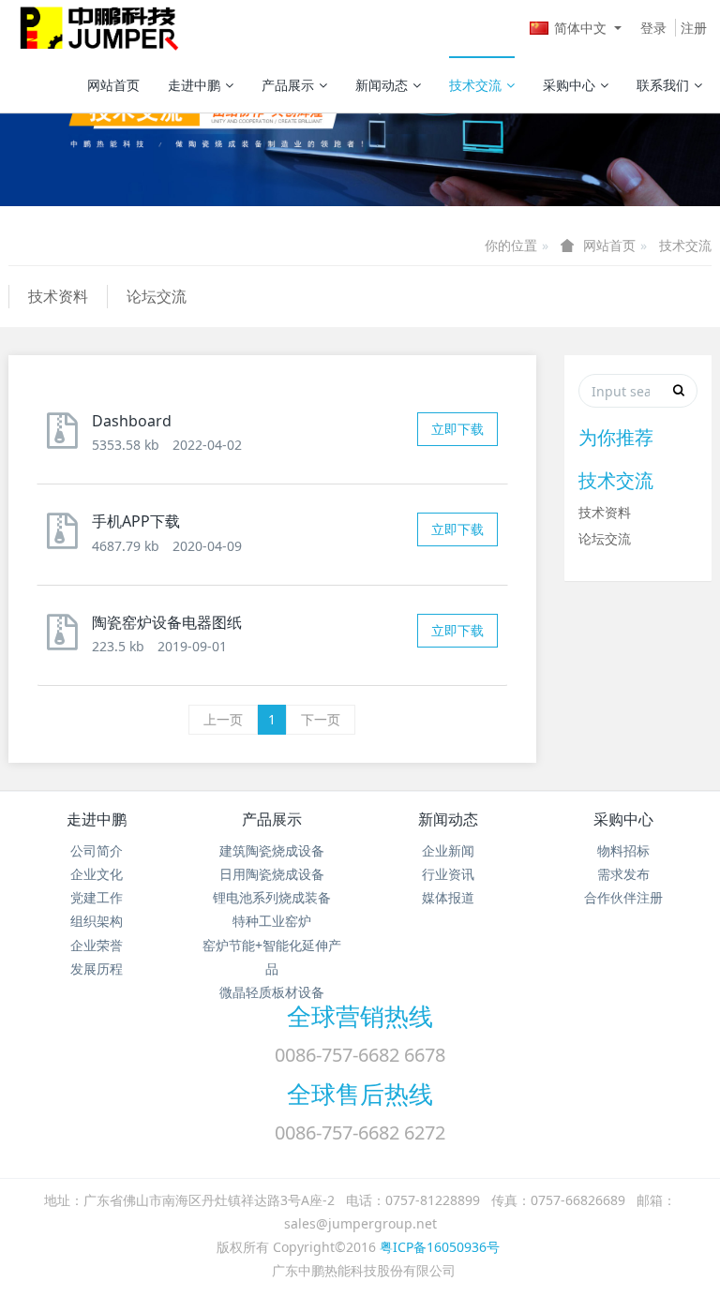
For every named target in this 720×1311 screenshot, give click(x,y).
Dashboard (132, 420)
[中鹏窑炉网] (94, 28)
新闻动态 (381, 85)
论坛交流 (157, 296)
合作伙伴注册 (623, 897)
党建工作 (96, 897)
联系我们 (663, 85)
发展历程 (96, 968)
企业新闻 (448, 850)
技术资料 (58, 296)
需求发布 (623, 874)
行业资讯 (448, 874)
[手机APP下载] (67, 538)
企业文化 (96, 874)
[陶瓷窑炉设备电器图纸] (67, 639)
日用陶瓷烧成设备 (271, 874)
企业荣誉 (96, 945)
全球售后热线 (360, 1093)
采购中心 (569, 85)
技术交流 (475, 85)
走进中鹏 (194, 85)
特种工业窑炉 (271, 921)
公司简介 (96, 850)
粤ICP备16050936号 (440, 1247)
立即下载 (457, 429)
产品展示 (288, 85)
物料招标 (623, 850)
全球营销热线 (360, 1016)
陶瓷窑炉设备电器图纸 (167, 622)
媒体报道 (448, 897)
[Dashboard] (67, 438)
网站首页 (113, 85)
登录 (653, 28)
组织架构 (96, 921)
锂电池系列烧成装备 (272, 897)
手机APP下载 (136, 521)
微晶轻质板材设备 (271, 992)
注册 (694, 28)
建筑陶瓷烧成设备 (271, 850)
